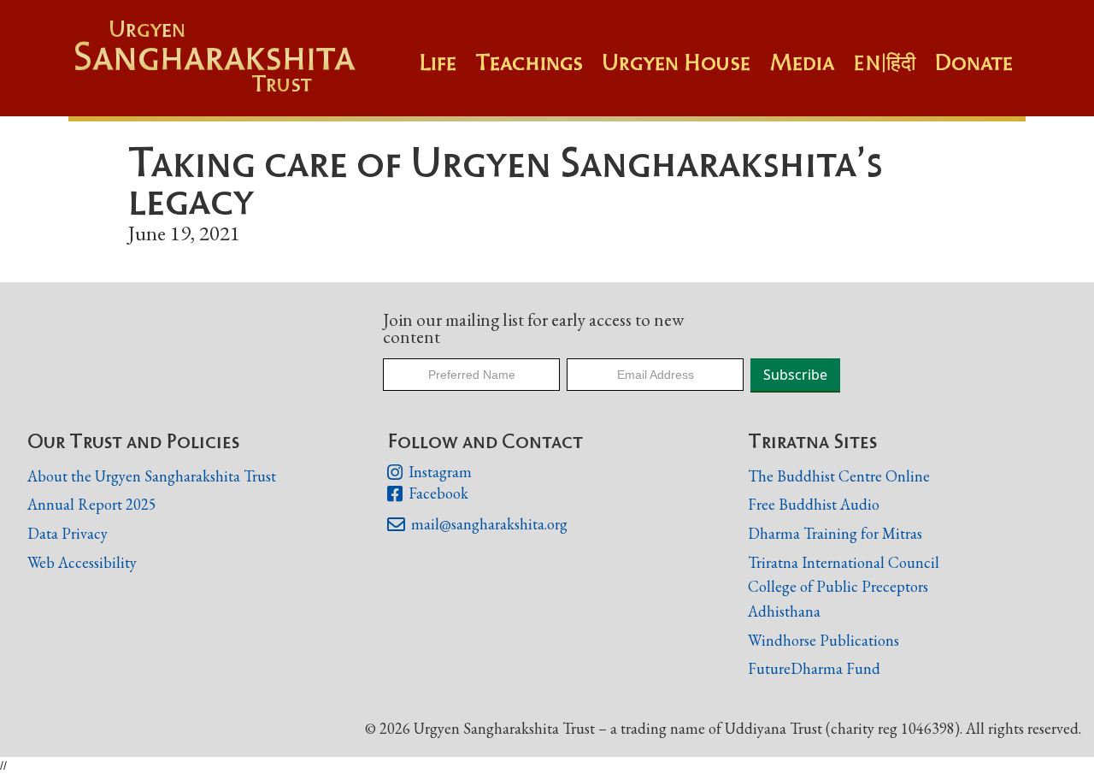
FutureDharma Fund (814, 668)
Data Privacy (67, 533)
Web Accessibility (82, 562)
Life (437, 62)
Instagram (429, 473)
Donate (973, 62)
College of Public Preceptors (838, 587)
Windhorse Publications (823, 640)
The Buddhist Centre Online (839, 476)
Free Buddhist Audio (813, 504)
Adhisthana (784, 611)
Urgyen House (676, 62)
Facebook (427, 494)
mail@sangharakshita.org (477, 525)
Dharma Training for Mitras (835, 533)
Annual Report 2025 (91, 504)
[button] (538, 71)
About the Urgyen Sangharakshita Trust (151, 476)
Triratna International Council (843, 562)
